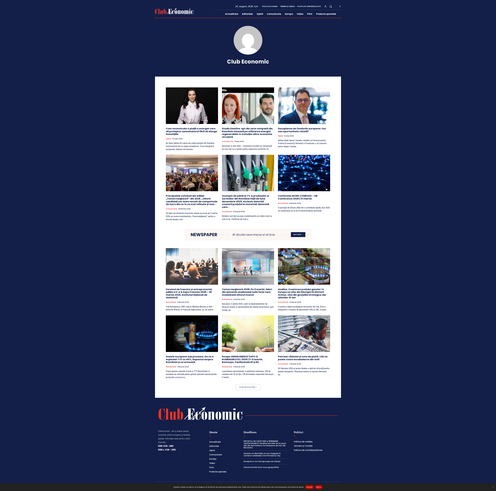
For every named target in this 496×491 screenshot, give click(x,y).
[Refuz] (492, 487)
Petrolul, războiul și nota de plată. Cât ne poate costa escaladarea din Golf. (303, 358)
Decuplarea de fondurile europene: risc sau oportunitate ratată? (302, 130)
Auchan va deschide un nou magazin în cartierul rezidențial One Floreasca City (262, 454)
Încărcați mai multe (247, 387)
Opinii (168, 139)
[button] (331, 6)
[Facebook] (340, 6)
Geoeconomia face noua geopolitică (261, 467)
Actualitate (227, 212)
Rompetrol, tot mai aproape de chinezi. (262, 461)
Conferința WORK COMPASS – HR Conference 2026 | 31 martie (297, 197)
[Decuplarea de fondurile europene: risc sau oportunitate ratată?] (304, 105)
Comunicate (227, 141)
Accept (309, 487)
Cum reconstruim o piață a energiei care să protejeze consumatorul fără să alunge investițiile (191, 131)
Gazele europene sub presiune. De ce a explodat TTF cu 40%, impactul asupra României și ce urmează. (190, 359)
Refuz (318, 487)
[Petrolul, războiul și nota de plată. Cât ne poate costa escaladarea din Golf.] (304, 333)
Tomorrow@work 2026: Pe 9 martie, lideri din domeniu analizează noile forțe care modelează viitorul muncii (247, 292)
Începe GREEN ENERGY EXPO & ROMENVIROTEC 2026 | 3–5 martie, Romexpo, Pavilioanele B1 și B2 (242, 359)
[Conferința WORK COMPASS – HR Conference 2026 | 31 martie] (304, 173)
